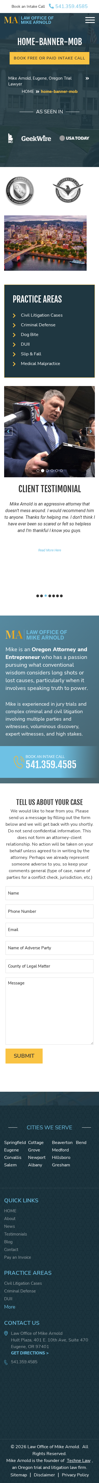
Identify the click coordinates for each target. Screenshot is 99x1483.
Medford (60, 1150)
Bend (81, 1143)
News (9, 1226)
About (9, 1218)
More (9, 1307)
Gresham (61, 1165)
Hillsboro (61, 1157)
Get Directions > (30, 1353)
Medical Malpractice (40, 363)
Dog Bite (29, 334)
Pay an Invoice (17, 1257)
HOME (28, 91)
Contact (11, 1249)
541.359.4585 (71, 6)
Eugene (11, 1150)
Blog (8, 1242)
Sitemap (18, 1475)
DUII (25, 344)
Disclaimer (44, 1475)
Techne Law (78, 1461)
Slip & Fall (31, 354)
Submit (24, 1056)
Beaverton (62, 1143)
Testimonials (15, 1234)
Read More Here (49, 550)
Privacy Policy (75, 1475)
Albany (35, 1165)
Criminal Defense (38, 325)
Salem (10, 1165)
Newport (37, 1157)
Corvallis (12, 1157)
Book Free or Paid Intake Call (49, 58)
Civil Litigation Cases (42, 315)
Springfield (15, 1143)
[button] (8, 431)
